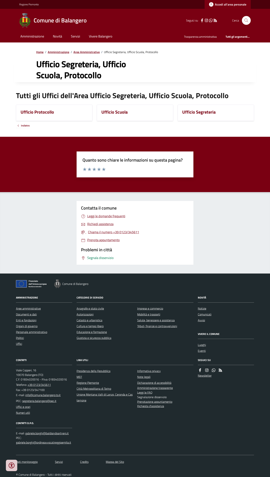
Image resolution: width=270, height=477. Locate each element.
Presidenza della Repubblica (93, 371)
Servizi (75, 36)
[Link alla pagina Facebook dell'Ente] (200, 370)
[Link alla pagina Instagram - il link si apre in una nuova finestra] (206, 20)
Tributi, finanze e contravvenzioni (157, 326)
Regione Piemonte (29, 4)
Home (40, 52)
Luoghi (202, 345)
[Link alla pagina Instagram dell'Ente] (207, 370)
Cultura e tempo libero (90, 326)
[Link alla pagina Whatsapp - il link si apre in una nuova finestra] (211, 20)
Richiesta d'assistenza (150, 406)
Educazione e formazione (92, 332)
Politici (20, 338)
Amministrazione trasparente (155, 388)
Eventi (202, 351)
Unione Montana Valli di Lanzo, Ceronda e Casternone (105, 397)
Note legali (143, 377)
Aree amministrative (28, 308)
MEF (79, 377)
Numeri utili (23, 412)
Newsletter (205, 375)
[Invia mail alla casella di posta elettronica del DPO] (47, 433)
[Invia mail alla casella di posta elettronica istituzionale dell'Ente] (43, 395)
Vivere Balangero (100, 36)
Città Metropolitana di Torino (94, 388)
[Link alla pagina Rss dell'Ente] (220, 370)
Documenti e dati (26, 314)
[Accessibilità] (12, 465)
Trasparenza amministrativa (200, 37)
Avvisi (201, 320)
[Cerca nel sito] (245, 20)
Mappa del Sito (115, 462)
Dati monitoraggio (27, 462)
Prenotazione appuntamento (154, 401)
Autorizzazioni (85, 314)
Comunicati (204, 314)
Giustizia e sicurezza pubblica (94, 338)
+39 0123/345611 (39, 385)
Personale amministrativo (31, 332)
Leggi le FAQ (144, 392)
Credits (84, 462)
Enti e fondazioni (26, 320)
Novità (57, 36)
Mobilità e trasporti (148, 314)
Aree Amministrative (86, 52)
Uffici (19, 344)
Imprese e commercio (150, 308)
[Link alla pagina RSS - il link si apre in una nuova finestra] (215, 20)
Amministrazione (32, 36)
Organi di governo (26, 326)
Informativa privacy (149, 371)
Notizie (202, 308)
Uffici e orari (23, 407)
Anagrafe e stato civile (90, 308)
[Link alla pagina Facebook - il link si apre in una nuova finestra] (202, 20)
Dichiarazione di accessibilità (154, 382)
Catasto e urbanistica (89, 320)
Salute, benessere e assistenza (156, 320)
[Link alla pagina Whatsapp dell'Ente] (213, 370)
